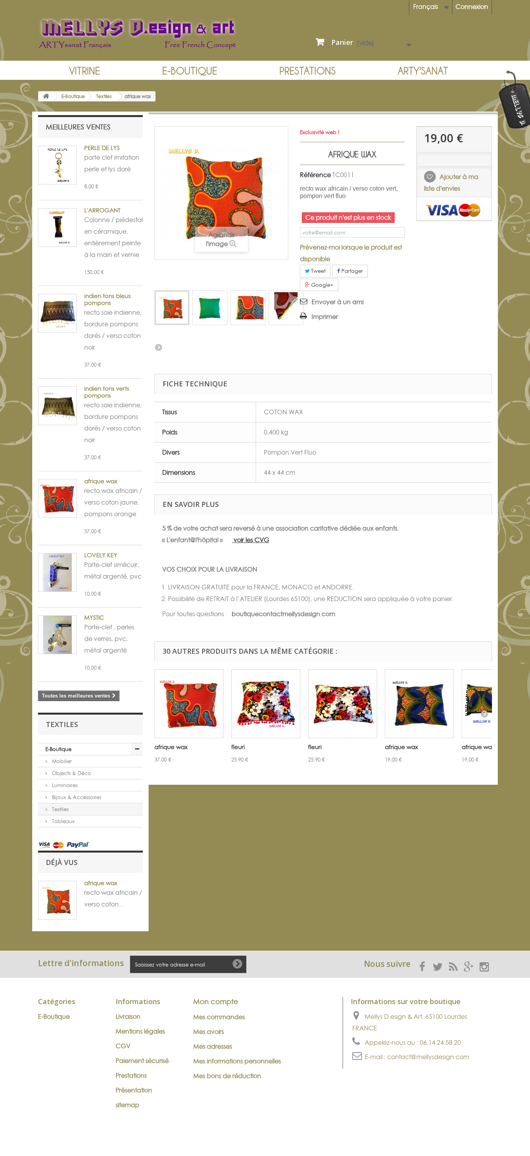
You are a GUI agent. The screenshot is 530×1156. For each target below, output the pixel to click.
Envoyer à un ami (338, 302)
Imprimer (325, 316)
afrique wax (100, 481)
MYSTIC (94, 617)
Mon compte (215, 1001)
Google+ (321, 284)
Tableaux (62, 821)
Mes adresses (212, 1046)
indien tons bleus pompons (107, 299)
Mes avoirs (208, 1031)
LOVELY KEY (100, 555)
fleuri (238, 747)
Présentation (134, 1090)
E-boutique (189, 70)
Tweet (318, 270)
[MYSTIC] (57, 634)
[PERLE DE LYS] (57, 165)
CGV (123, 1046)
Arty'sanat (423, 70)
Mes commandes (219, 1017)
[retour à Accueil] (46, 96)
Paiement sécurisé (142, 1060)
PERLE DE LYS (102, 148)
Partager (351, 270)
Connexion (472, 6)
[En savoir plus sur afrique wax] (57, 900)
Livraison (128, 1016)
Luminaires (64, 785)
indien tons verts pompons (106, 392)
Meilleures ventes (78, 127)
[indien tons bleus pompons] (57, 313)
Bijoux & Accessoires (75, 797)
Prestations (307, 70)
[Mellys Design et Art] (148, 34)
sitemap (127, 1105)
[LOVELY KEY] (57, 572)
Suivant (158, 347)
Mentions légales (140, 1031)
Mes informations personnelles (237, 1061)
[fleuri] (265, 703)
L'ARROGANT (102, 210)
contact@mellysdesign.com (428, 1057)
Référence (315, 175)
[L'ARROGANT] (57, 227)
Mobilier (61, 761)
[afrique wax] (172, 308)
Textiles (59, 809)
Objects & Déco (70, 773)
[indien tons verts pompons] (57, 405)
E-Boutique (58, 749)
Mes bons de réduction (227, 1076)
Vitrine (84, 70)
